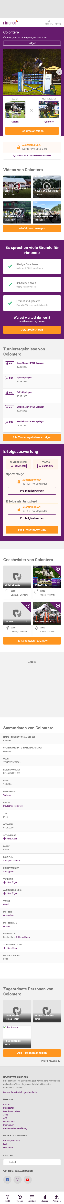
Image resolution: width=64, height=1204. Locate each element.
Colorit (15, 121)
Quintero (49, 121)
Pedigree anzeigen (32, 131)
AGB (5, 1118)
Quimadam (8, 915)
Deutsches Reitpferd (12, 806)
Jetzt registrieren (32, 329)
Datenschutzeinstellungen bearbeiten (20, 1092)
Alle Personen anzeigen (32, 1052)
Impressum (8, 1125)
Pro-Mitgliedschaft (12, 1140)
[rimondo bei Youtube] (28, 1180)
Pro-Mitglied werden (32, 490)
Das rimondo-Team (12, 1111)
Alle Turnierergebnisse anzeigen (32, 437)
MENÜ (58, 24)
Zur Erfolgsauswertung (32, 529)
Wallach (7, 795)
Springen (7, 860)
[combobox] (32, 1162)
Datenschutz (9, 1121)
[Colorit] (15, 117)
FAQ (5, 1144)
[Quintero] (49, 117)
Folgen (32, 43)
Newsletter (8, 1147)
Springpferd (8, 871)
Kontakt (7, 1104)
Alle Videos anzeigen (32, 228)
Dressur (16, 860)
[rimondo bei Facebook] (7, 1180)
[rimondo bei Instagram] (17, 1180)
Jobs (5, 1115)
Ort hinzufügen (23, 937)
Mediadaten (8, 1108)
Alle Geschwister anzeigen (32, 640)
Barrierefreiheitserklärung (15, 1128)
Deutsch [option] (12, 1162)
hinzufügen (12, 838)
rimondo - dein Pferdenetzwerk (10, 22)
